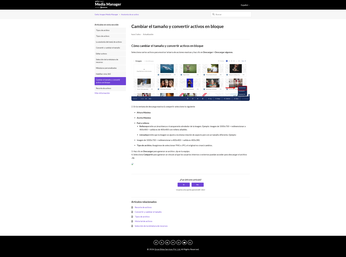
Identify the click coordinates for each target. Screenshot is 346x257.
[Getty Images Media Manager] (108, 4)
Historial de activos (143, 221)
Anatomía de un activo (130, 14)
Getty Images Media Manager (106, 14)
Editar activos (101, 54)
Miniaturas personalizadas (106, 68)
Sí (183, 185)
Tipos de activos (102, 36)
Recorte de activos (103, 88)
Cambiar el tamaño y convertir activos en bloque (108, 81)
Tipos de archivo (102, 30)
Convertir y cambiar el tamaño (108, 48)
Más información (102, 93)
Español (244, 5)
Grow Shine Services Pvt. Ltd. (167, 249)
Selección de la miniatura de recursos (107, 60)
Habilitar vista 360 (103, 74)
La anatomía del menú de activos (109, 42)
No (197, 185)
